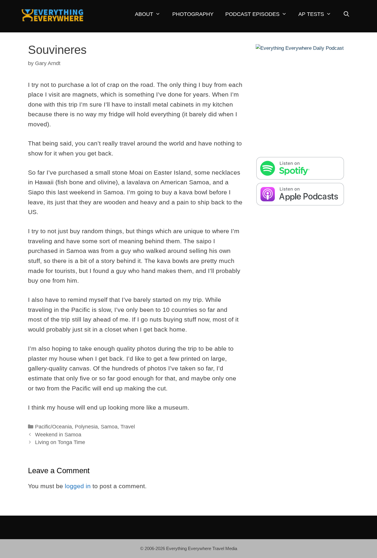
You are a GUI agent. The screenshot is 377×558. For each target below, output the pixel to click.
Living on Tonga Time (60, 442)
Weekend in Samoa (58, 435)
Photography (193, 14)
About (144, 14)
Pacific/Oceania (53, 427)
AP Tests (311, 14)
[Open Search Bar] (346, 14)
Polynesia (86, 427)
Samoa (109, 427)
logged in (78, 486)
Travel (127, 427)
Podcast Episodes (252, 14)
